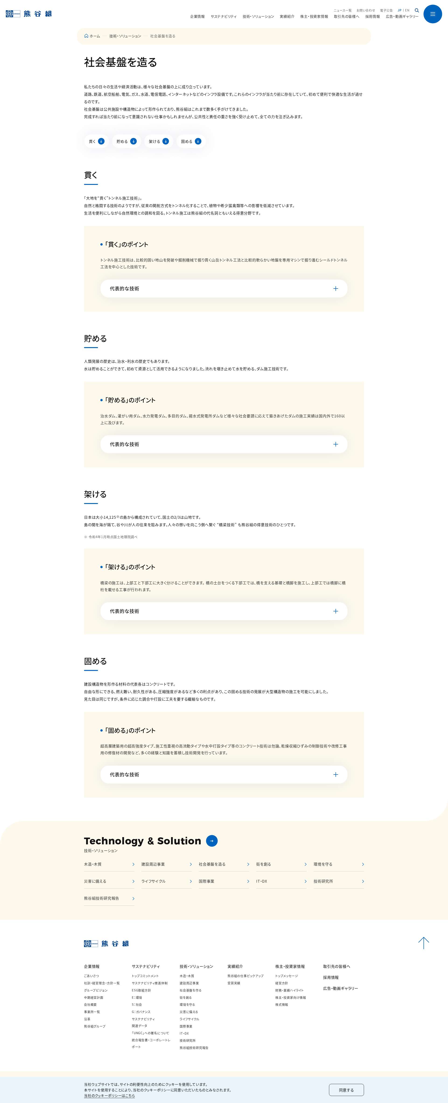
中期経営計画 (93, 997)
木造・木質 (187, 975)
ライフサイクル (190, 1019)
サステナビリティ (146, 966)
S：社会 (137, 1004)
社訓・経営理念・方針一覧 (102, 983)
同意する (346, 1090)
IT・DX (184, 1033)
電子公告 (386, 10)
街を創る (186, 997)
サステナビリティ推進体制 (150, 983)
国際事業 (186, 1026)
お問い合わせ (366, 10)
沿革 (87, 1019)
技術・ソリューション (125, 35)
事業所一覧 (92, 1011)
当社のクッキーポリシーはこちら (109, 1095)
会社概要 (90, 1004)
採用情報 (372, 16)
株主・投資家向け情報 (290, 997)
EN (407, 10)
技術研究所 (188, 1040)
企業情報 (92, 966)
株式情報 (281, 1004)
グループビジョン (96, 990)
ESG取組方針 (141, 990)
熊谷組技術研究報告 (194, 1047)
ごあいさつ (91, 975)
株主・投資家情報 (290, 966)
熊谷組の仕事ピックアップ (246, 975)
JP (400, 10)
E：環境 (137, 997)
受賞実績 (234, 983)
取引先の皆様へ (346, 16)
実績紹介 (235, 966)
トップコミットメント (145, 975)
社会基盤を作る (191, 990)
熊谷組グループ (95, 1026)
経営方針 (281, 983)
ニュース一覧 (343, 10)
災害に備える (189, 1011)
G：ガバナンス (141, 1011)
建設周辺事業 (189, 983)
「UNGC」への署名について (150, 1033)
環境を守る (187, 1004)
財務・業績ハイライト (289, 990)
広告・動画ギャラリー (402, 16)
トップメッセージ (286, 975)
